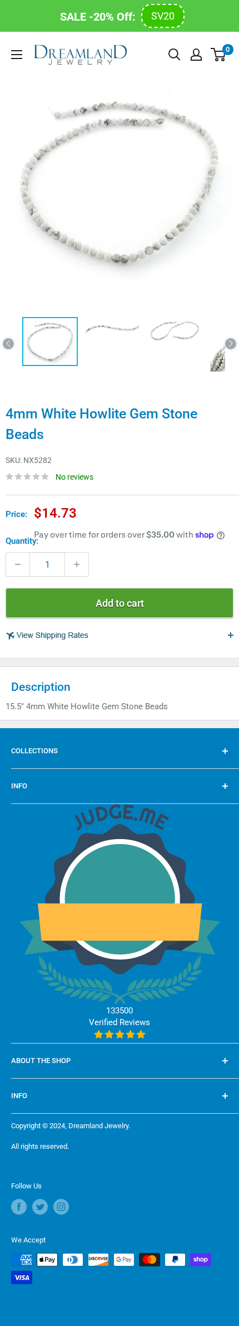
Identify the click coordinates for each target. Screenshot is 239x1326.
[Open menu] (16, 54)
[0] (219, 54)
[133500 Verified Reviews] (119, 1035)
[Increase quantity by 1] (76, 564)
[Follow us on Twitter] (40, 1207)
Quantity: (22, 541)
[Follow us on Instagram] (61, 1207)
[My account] (196, 54)
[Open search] (174, 54)
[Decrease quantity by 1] (17, 564)
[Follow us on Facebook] (19, 1207)
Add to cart (120, 603)
